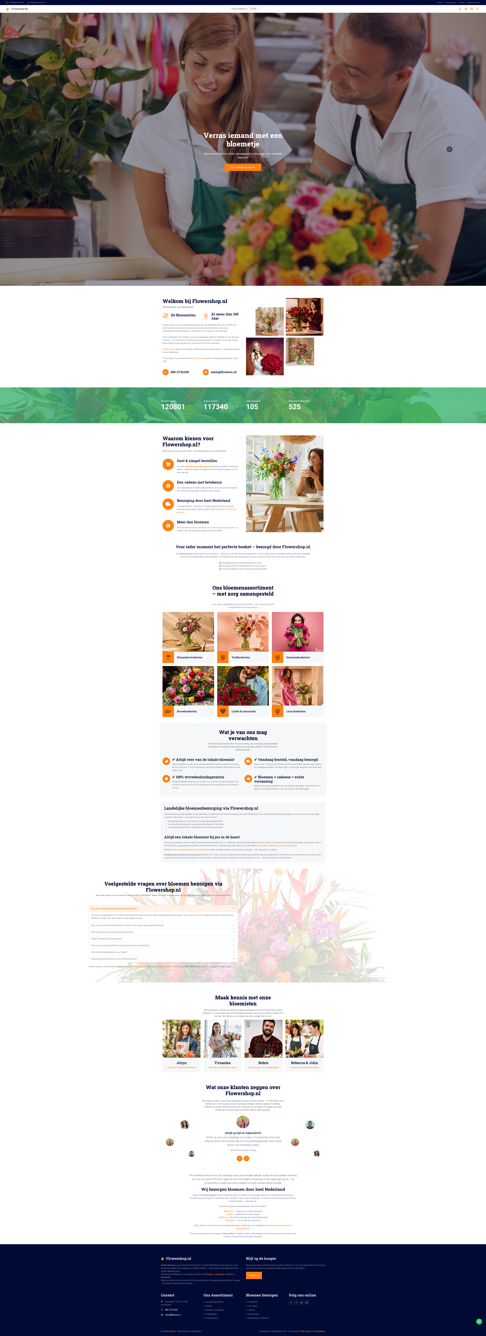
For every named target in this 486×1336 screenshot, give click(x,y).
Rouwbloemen (212, 1318)
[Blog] (181, 1038)
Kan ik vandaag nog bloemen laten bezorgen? (114, 908)
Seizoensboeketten (214, 1302)
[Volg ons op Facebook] (291, 1302)
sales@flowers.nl (163, 966)
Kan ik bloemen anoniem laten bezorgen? (112, 932)
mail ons (180, 512)
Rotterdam (273, 845)
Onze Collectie (238, 9)
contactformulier (140, 966)
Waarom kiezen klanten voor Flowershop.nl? (114, 958)
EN (254, 9)
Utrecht (282, 845)
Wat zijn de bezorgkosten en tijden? (109, 952)
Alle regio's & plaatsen (258, 1318)
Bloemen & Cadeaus (215, 1310)
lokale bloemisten (196, 915)
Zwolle (229, 1274)
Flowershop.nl (169, 349)
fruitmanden (201, 527)
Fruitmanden (211, 1314)
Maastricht (165, 1277)
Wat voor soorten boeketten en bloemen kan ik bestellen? (120, 945)
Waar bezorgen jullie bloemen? (106, 938)
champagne (229, 527)
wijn (219, 527)
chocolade (211, 527)
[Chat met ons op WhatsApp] (479, 1322)
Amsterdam (263, 845)
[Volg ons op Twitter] (301, 1302)
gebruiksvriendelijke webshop (198, 466)
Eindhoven (222, 1217)
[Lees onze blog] (307, 1302)
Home (439, 3)
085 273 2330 (171, 1310)
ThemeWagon (319, 1331)
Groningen (292, 845)
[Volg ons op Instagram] (296, 1302)
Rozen (209, 1306)
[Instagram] (187, 1038)
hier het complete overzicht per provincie (188, 849)
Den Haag (252, 1306)
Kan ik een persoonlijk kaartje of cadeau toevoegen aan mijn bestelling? (127, 925)
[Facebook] (175, 1038)
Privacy (462, 3)
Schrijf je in (254, 1275)
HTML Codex (305, 1331)
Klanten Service (474, 3)
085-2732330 (227, 509)
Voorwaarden (450, 3)
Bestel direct (243, 172)
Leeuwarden (219, 1274)
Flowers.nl (197, 358)
